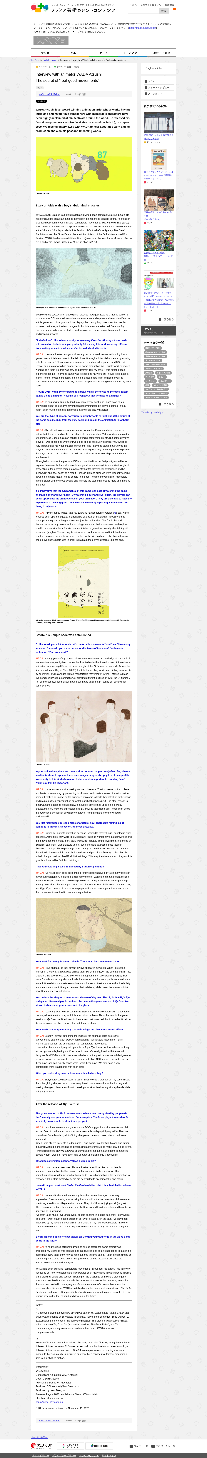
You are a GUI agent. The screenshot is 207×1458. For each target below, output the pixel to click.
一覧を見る (168, 319)
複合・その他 (73, 67)
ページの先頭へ (39, 1437)
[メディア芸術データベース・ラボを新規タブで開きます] (99, 1446)
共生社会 (148, 373)
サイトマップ (109, 1455)
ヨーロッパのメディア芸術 (155, 364)
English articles (49, 60)
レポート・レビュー (159, 87)
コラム (39, 88)
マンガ (150, 182)
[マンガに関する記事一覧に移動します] (45, 53)
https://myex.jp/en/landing (49, 1402)
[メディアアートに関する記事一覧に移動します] (132, 53)
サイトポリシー (40, 1455)
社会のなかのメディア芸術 (155, 352)
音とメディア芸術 (163, 373)
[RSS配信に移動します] (174, 9)
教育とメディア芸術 (152, 348)
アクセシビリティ (89, 1455)
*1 (115, 512)
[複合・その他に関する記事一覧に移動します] (161, 53)
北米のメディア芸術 (152, 360)
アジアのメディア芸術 (153, 369)
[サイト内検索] (143, 11)
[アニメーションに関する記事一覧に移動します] (74, 53)
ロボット (161, 377)
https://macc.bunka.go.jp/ (142, 28)
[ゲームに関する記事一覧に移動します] (103, 53)
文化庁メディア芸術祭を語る (156, 389)
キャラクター (150, 381)
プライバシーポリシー (64, 1455)
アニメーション (45, 67)
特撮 (147, 385)
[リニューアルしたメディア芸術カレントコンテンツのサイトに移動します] (50, 41)
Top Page (35, 60)
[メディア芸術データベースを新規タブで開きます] (70, 1446)
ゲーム (60, 67)
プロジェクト (155, 93)
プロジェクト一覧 (165, 1446)
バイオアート (165, 381)
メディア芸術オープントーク (156, 397)
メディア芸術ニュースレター (156, 393)
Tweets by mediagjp (152, 412)
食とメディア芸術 (160, 385)
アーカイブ (149, 377)
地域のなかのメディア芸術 (155, 356)
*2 (49, 652)
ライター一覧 (141, 1446)
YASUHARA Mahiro (49, 94)
